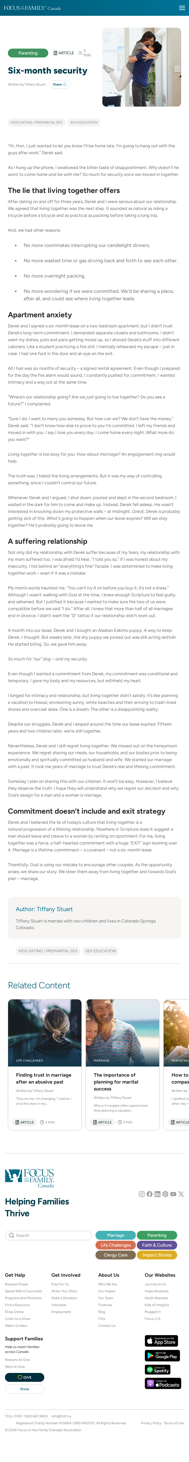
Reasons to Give (17, 1360)
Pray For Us (60, 1284)
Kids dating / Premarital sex (37, 122)
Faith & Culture (157, 1245)
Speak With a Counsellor (23, 1291)
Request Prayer (17, 1284)
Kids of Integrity (157, 1305)
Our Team (105, 1298)
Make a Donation (64, 1298)
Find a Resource (17, 1305)
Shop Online (14, 1312)
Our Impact (107, 1291)
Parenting (28, 53)
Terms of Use (174, 1423)
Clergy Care (115, 1254)
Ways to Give (15, 1366)
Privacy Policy (151, 1423)
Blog (101, 1312)
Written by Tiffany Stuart (27, 84)
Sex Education (83, 122)
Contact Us (107, 1326)
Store (24, 1389)
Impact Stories (157, 1254)
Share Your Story (64, 1291)
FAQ (101, 1319)
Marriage (115, 1235)
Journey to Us (155, 1284)
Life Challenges (116, 1245)
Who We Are (107, 1284)
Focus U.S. (153, 1319)
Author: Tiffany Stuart (44, 909)
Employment (61, 1312)
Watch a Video (16, 1326)
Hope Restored (156, 1291)
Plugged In (153, 1312)
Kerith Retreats (156, 1298)
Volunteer (59, 1305)
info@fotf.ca (61, 1416)
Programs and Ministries (23, 1298)
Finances (105, 1305)
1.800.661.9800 (35, 1416)
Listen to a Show (17, 1319)
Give (27, 1377)
